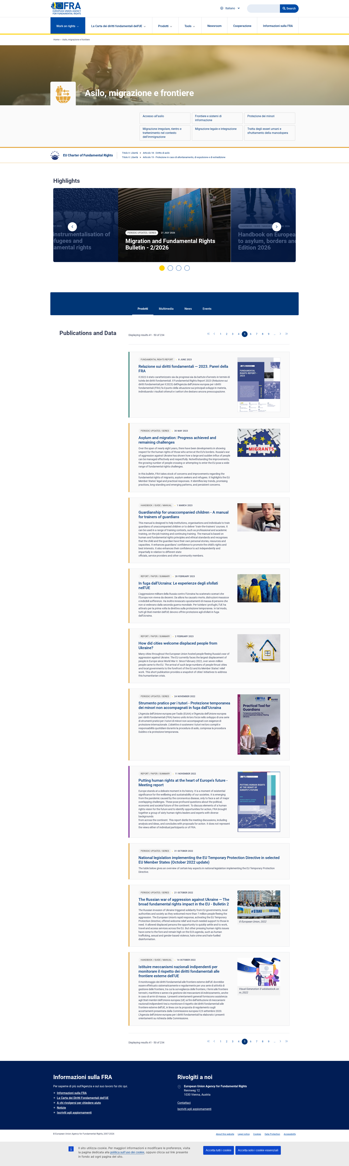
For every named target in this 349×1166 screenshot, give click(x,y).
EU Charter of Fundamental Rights (88, 155)
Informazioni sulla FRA (278, 26)
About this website (225, 1134)
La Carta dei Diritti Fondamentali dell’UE (83, 1098)
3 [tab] (178, 268)
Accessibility (290, 1134)
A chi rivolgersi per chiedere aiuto (79, 1103)
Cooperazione (242, 26)
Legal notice (244, 1134)
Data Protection (272, 1134)
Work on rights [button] (65, 26)
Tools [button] (187, 26)
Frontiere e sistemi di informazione (208, 118)
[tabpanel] (174, 225)
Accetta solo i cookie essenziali (258, 1150)
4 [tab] (187, 268)
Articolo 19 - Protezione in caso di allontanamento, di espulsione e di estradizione (184, 157)
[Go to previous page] (215, 334)
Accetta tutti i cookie (218, 1150)
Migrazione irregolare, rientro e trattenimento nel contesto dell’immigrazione (162, 133)
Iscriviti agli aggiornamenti (74, 1112)
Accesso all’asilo (153, 116)
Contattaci (184, 1103)
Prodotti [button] (163, 26)
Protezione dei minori (260, 116)
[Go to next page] (281, 334)
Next (276, 226)
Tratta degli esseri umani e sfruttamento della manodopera (267, 131)
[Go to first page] (209, 334)
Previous (72, 226)
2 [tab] (170, 268)
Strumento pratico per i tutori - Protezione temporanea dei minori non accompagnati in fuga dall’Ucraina (184, 705)
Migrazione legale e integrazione (215, 129)
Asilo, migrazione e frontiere (76, 39)
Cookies (257, 1134)
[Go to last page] (287, 334)
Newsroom (214, 26)
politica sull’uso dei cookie (127, 1152)
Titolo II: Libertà (130, 153)
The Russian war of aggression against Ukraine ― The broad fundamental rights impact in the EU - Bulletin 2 (184, 901)
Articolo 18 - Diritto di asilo (156, 153)
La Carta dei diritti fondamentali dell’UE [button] (116, 26)
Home (56, 39)
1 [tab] (162, 268)
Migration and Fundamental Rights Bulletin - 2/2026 (170, 244)
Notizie (61, 1107)
